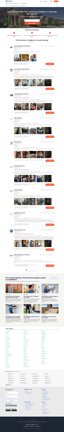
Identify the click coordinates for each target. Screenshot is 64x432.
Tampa (7, 361)
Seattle (42, 359)
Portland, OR (22, 380)
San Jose (7, 348)
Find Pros (26, 390)
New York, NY (47, 378)
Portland (43, 331)
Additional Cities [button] (8, 384)
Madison (43, 361)
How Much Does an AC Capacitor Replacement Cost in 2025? (13, 297)
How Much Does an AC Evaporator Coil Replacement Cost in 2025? (13, 317)
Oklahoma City (26, 366)
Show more (52, 221)
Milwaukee (43, 363)
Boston (24, 336)
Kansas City (25, 344)
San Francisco (8, 346)
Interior (7, 3)
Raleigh (24, 358)
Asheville (25, 353)
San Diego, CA (10, 382)
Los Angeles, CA (36, 376)
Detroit (24, 338)
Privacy (27, 424)
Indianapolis (8, 366)
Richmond (43, 356)
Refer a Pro (44, 395)
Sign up (11, 400)
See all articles (54, 278)
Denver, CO (10, 376)
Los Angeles (8, 339)
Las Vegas (25, 348)
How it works (44, 403)
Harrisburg (43, 333)
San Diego (7, 344)
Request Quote (50, 63)
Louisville (25, 331)
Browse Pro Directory (28, 392)
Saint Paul (25, 343)
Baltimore (25, 334)
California (29, 424)
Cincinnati (25, 361)
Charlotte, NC (22, 373)
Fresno (7, 336)
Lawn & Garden (15, 3)
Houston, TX (22, 376)
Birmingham (8, 331)
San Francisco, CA (23, 382)
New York (25, 351)
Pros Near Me (44, 396)
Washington (8, 353)
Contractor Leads (28, 407)
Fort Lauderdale (9, 354)
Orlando (7, 359)
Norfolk (42, 354)
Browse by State (16, 371)
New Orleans (25, 333)
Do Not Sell (32, 424)
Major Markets (9, 328)
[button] (17, 57)
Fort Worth (43, 348)
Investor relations (45, 409)
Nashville (43, 341)
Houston (43, 349)
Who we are (44, 404)
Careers (43, 406)
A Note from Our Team (46, 398)
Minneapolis (25, 341)
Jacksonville (8, 356)
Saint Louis (25, 346)
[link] (32, 47)
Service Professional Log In (29, 403)
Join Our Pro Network (28, 404)
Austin (42, 343)
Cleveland (25, 363)
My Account (44, 390)
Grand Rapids (26, 339)
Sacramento (8, 343)
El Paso (42, 346)
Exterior (10, 3)
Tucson (7, 334)
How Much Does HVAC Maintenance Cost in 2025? (31, 317)
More (19, 3)
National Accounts (28, 409)
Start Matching (32, 23)
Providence (43, 338)
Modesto (7, 341)
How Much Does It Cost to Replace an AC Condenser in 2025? (50, 297)
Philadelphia (43, 334)
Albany (24, 349)
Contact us (44, 410)
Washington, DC (48, 382)
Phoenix (7, 333)
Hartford (7, 351)
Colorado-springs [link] (14, 5)
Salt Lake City (44, 353)
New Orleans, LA (36, 378)
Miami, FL (46, 376)
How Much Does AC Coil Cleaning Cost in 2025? (31, 297)
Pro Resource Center (28, 406)
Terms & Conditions (37, 426)
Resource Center (45, 393)
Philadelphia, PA (11, 380)
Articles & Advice (24, 3)
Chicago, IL (35, 373)
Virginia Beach (44, 358)
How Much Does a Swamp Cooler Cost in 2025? (49, 317)
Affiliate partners (45, 413)
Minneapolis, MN (23, 378)
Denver (7, 349)
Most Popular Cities (8, 371)
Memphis (43, 339)
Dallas (42, 344)
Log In (51, 1)
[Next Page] (39, 270)
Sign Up (56, 1)
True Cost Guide (45, 392)
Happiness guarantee (46, 412)
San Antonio (43, 351)
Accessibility (37, 424)
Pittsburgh (43, 336)
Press (43, 407)
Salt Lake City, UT (36, 380)
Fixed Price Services (28, 393)
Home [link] (7, 5)
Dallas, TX (47, 373)
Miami (7, 358)
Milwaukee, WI (10, 378)
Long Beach (8, 338)
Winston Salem (26, 359)
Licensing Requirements (46, 399)
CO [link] (9, 5)
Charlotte (25, 354)
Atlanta (7, 363)
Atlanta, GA (10, 373)
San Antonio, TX (48, 380)
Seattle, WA (35, 382)
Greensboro (25, 356)
